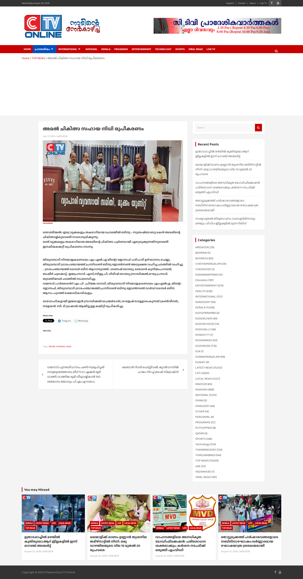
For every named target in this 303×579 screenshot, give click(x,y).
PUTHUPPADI (203, 428)
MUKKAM (201, 389)
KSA (197, 351)
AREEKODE (202, 247)
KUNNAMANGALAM (207, 356)
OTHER (199, 411)
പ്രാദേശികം (42, 49)
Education (201, 280)
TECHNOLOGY (163, 49)
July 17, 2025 (49, 136)
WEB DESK (62, 136)
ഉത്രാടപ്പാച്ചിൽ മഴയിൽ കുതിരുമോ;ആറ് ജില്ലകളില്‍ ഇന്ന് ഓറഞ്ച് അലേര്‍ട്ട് (50, 541)
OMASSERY (202, 406)
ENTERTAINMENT (141, 49)
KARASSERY (202, 302)
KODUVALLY (203, 329)
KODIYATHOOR (204, 324)
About (253, 3)
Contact (242, 3)
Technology (202, 444)
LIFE (198, 373)
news (68, 346)
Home (27, 49)
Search (258, 127)
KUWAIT (200, 362)
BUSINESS (201, 258)
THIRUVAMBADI (205, 455)
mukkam (60, 346)
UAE (198, 466)
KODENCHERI (203, 318)
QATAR (199, 433)
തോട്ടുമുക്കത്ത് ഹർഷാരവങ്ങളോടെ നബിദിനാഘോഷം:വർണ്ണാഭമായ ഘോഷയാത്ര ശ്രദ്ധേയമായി (226, 205)
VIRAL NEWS (195, 49)
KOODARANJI (203, 340)
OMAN (199, 400)
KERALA (105, 49)
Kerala (52, 346)
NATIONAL (91, 49)
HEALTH (200, 291)
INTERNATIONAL (67, 49)
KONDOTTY (202, 335)
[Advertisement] (151, 86)
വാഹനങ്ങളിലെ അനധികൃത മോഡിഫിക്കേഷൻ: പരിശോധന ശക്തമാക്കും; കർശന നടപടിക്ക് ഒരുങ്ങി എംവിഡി (227, 187)
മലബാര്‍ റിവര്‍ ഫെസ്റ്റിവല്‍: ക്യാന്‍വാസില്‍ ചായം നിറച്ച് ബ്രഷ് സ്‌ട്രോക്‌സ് (150, 369)
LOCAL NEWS (203, 378)
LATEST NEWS (204, 367)
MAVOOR (201, 384)
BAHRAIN (201, 252)
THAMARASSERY (205, 449)
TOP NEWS (202, 460)
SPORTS (180, 49)
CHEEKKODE (203, 269)
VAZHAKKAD (203, 471)
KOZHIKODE (202, 346)
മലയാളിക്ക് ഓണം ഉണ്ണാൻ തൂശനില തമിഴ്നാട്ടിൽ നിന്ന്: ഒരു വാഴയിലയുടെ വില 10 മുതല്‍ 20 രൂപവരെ (228, 169)
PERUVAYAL (202, 417)
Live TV (263, 3)
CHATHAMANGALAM (208, 264)
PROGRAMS (121, 49)
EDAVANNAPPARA (206, 274)
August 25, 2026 (32, 551)
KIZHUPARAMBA (205, 313)
